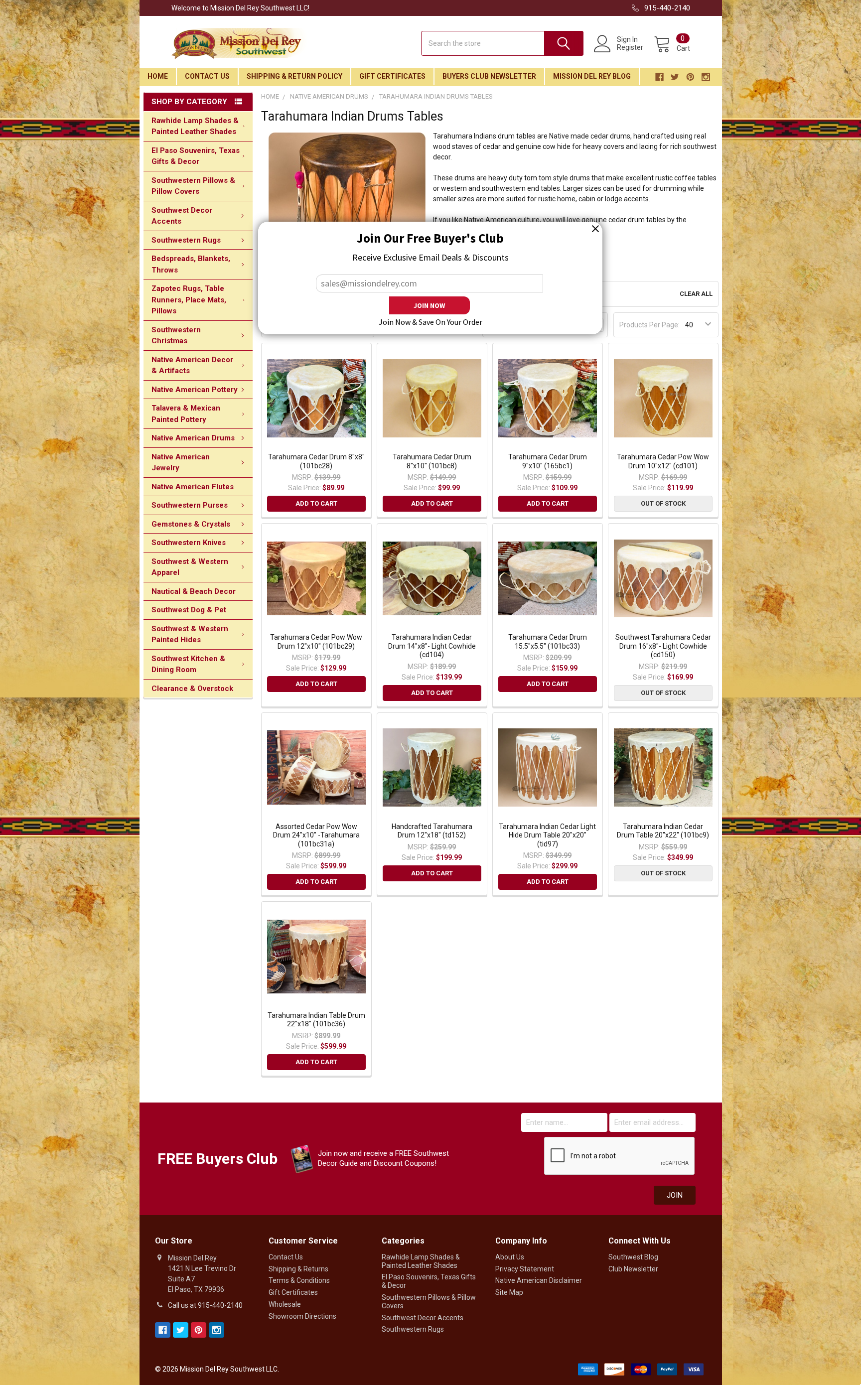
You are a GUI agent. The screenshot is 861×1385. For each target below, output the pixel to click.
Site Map (509, 1292)
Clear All (696, 293)
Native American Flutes (192, 486)
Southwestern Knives (188, 542)
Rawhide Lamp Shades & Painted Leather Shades (195, 126)
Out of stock (663, 503)
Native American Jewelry (180, 462)
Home (157, 76)
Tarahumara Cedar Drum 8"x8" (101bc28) (316, 461)
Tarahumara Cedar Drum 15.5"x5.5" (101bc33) (547, 641)
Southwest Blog (633, 1257)
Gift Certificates (392, 76)
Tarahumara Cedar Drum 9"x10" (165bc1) (547, 461)
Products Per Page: (649, 325)
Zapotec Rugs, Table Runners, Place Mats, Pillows (188, 299)
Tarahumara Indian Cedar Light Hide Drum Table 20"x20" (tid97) (547, 835)
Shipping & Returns (298, 1269)
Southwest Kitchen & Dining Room (188, 664)
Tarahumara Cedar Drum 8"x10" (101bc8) (432, 461)
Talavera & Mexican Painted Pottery (185, 414)
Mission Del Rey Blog (592, 76)
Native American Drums (193, 437)
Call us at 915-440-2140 (205, 1305)
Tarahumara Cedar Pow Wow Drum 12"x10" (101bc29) (316, 641)
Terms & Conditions (299, 1280)
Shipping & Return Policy (294, 76)
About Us (509, 1257)
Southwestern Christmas (176, 335)
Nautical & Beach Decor (193, 591)
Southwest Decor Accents (181, 216)
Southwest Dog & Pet (188, 609)
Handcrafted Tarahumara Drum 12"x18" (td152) (432, 831)
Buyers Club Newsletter (489, 76)
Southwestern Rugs (186, 240)
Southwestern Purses (189, 505)
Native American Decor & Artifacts (192, 365)
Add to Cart (316, 503)
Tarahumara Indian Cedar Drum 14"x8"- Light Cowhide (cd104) (432, 646)
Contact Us (207, 76)
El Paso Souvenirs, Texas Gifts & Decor (195, 156)
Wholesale (285, 1304)
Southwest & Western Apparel (189, 567)
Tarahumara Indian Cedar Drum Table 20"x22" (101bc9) (663, 831)
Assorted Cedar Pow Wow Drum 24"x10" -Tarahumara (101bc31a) (316, 835)
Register (630, 47)
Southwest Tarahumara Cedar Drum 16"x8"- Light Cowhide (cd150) (663, 646)
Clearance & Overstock (192, 688)
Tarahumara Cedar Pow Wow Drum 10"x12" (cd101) (663, 461)
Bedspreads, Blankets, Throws (190, 264)
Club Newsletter (633, 1269)
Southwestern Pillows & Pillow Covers (193, 186)
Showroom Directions (302, 1316)
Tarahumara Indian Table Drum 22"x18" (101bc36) (316, 1019)
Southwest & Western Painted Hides (189, 634)
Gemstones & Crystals (190, 524)
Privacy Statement (524, 1269)
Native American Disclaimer (538, 1280)
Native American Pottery (194, 389)
